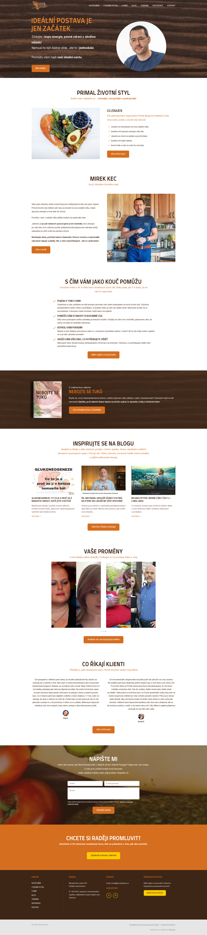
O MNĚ (125, 5)
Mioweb (172, 930)
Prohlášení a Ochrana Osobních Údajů (144, 925)
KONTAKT (171, 5)
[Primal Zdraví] (40, 5)
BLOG (134, 5)
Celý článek (35, 516)
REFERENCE (158, 5)
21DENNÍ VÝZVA (111, 5)
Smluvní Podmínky (168, 925)
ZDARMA (144, 5)
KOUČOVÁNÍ (94, 5)
